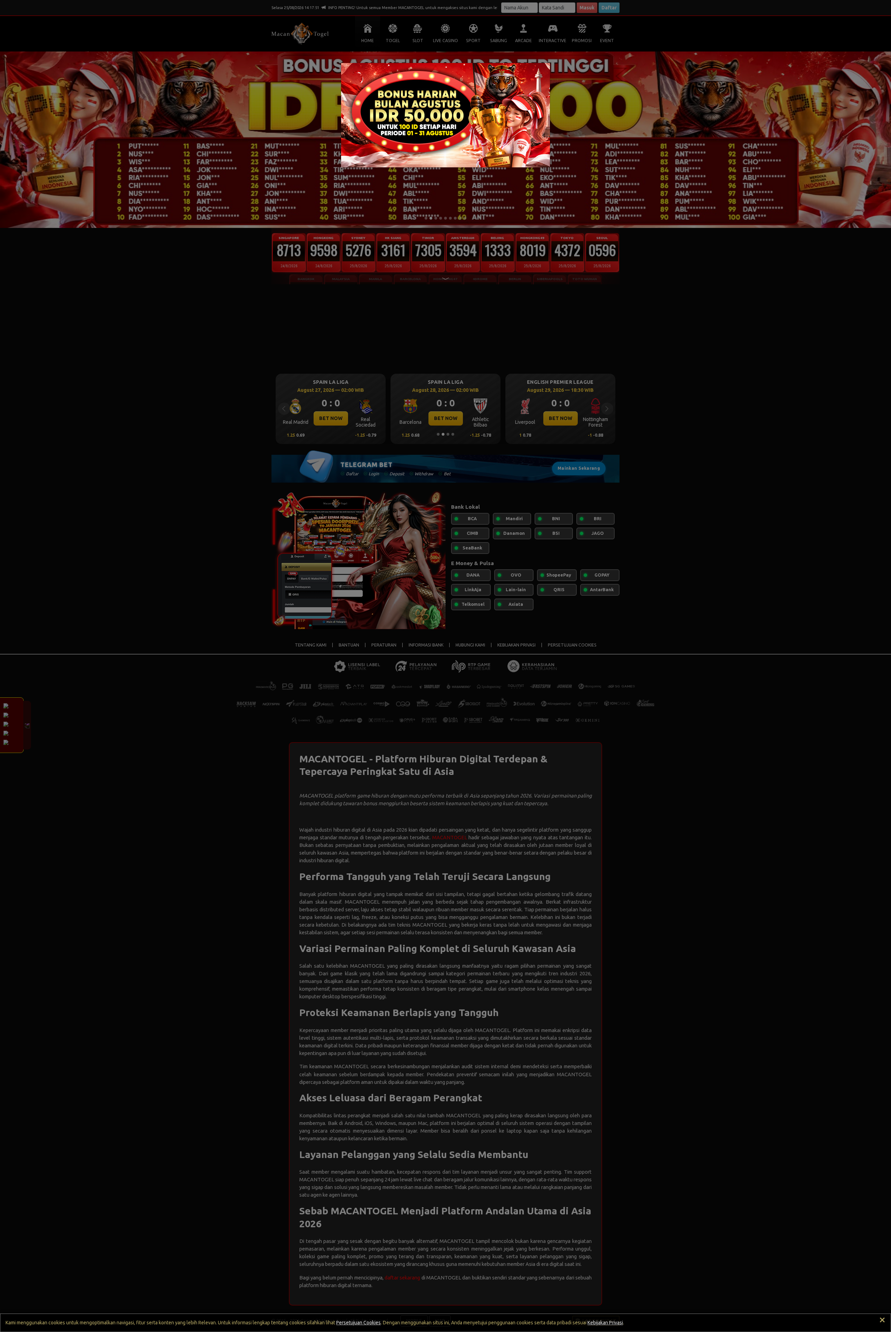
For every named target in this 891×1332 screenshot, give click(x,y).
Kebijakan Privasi (605, 1322)
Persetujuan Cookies (358, 1322)
